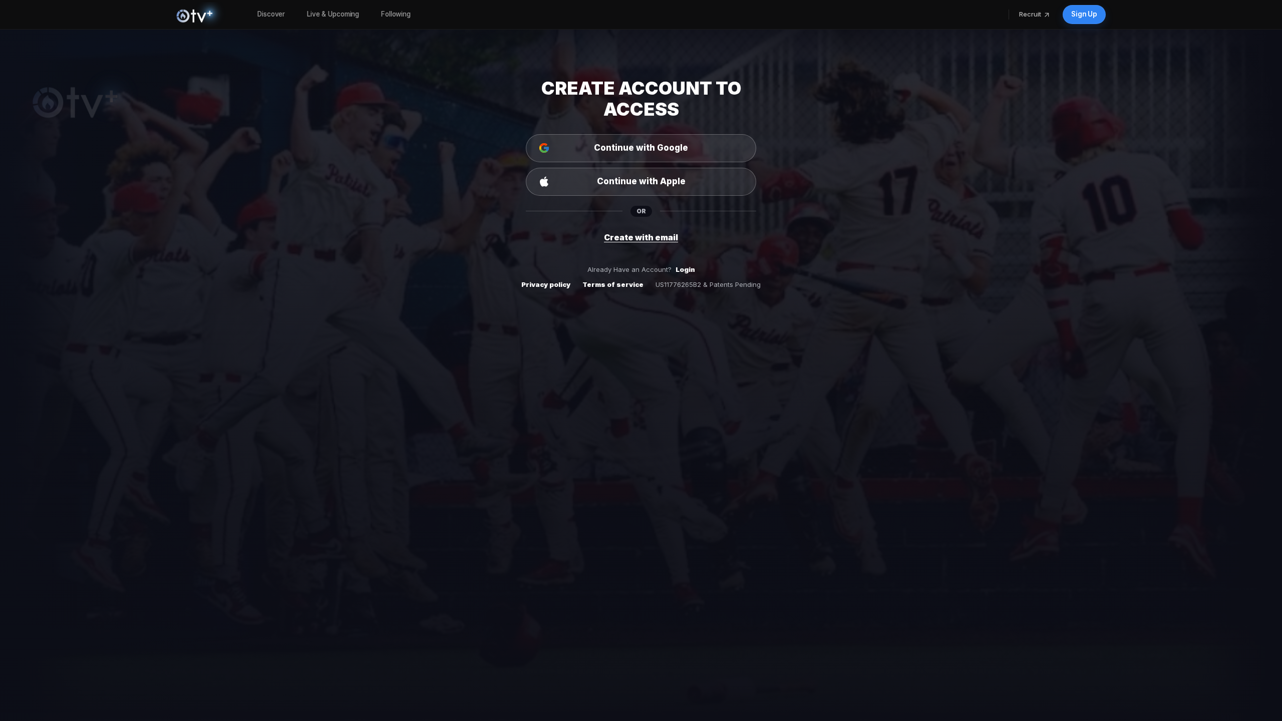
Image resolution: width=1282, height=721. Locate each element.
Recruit (1030, 14)
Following (396, 14)
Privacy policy (545, 284)
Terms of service (613, 284)
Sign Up (1084, 14)
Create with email (641, 237)
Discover (271, 14)
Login (685, 269)
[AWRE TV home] (204, 14)
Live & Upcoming (333, 14)
